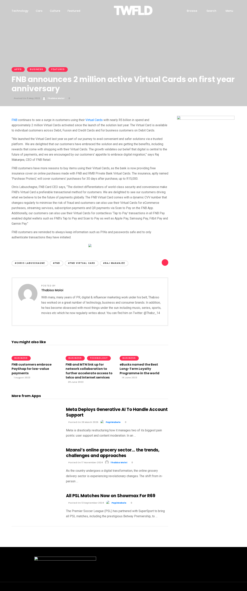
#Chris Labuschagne (30, 263)
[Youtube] (217, 588)
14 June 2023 (129, 377)
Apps (18, 69)
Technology (20, 11)
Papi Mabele (113, 422)
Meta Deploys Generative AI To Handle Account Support (117, 412)
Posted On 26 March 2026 (83, 422)
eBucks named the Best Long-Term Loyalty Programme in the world (139, 368)
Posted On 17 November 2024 (85, 462)
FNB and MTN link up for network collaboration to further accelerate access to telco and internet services (89, 371)
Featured (74, 11)
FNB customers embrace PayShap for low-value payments (32, 368)
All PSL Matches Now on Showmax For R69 (110, 496)
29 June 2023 (75, 382)
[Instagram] (210, 588)
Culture (55, 11)
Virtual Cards (94, 120)
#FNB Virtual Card (81, 263)
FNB (14, 120)
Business (36, 69)
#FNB (56, 263)
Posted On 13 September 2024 (86, 502)
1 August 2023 (21, 377)
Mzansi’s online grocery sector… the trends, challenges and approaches (112, 453)
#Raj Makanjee (114, 263)
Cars (39, 11)
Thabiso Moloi (55, 98)
